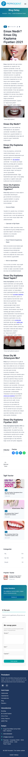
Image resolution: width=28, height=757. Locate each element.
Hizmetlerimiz (5, 698)
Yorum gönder (14, 661)
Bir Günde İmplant (6, 713)
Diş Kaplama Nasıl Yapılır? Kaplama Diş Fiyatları (12, 514)
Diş (14, 553)
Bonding (3, 711)
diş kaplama (16, 159)
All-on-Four (4, 716)
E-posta (6, 653)
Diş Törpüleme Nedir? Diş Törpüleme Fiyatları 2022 (11, 535)
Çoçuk (14, 562)
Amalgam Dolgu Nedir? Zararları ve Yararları (15, 576)
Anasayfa (4, 13)
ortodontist (18, 320)
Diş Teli (14, 558)
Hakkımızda (4, 693)
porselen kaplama (18, 294)
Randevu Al (14, 597)
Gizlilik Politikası (14, 755)
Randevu (3, 703)
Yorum (6, 633)
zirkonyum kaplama (9, 396)
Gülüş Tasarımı (5, 718)
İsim (5, 647)
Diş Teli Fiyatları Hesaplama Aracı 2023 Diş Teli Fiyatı (13, 493)
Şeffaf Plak (4, 721)
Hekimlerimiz (4, 695)
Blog (9, 13)
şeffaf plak (20, 322)
